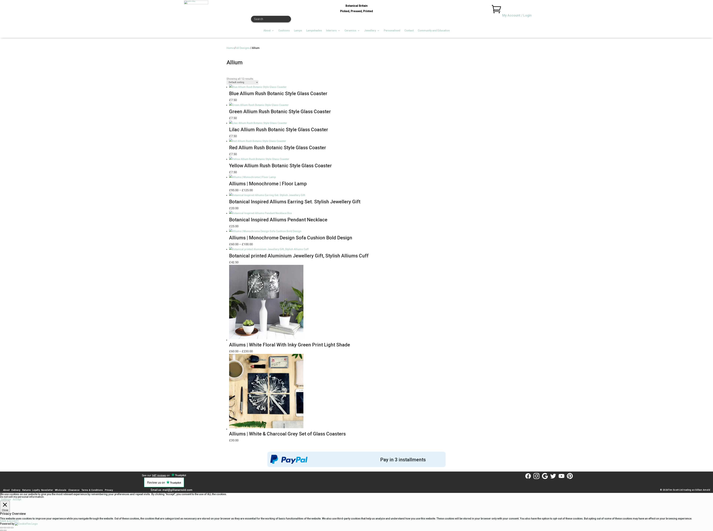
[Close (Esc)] (12, 527)
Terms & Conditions (92, 490)
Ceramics (350, 30)
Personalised (392, 30)
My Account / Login (517, 15)
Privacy (109, 490)
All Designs (243, 47)
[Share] (8, 527)
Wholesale (60, 490)
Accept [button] (17, 499)
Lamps (298, 30)
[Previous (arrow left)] (1, 530)
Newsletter (47, 490)
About (267, 30)
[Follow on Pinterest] (570, 476)
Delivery (16, 490)
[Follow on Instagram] (536, 476)
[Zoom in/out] (1, 527)
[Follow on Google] (545, 476)
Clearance (74, 490)
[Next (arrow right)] (5, 530)
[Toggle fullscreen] (5, 527)
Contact (409, 30)
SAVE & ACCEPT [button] (9, 521)
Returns (26, 490)
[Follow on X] (553, 476)
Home (230, 47)
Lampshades (314, 30)
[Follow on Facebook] (528, 476)
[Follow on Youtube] (561, 476)
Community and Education (434, 30)
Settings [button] (6, 499)
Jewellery (370, 30)
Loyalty (36, 490)
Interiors (331, 30)
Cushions (284, 30)
